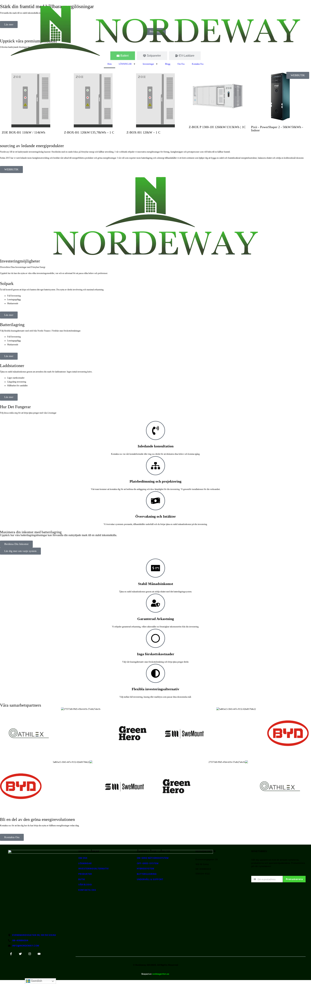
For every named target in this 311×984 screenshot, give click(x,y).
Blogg (167, 64)
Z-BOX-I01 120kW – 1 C (143, 132)
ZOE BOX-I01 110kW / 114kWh (23, 132)
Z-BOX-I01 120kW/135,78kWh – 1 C (89, 132)
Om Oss (181, 64)
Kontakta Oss (198, 64)
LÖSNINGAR (125, 64)
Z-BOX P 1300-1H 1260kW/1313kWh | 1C (217, 127)
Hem (109, 64)
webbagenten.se (160, 974)
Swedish (36, 980)
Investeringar (148, 64)
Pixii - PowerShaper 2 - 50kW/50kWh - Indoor (277, 128)
